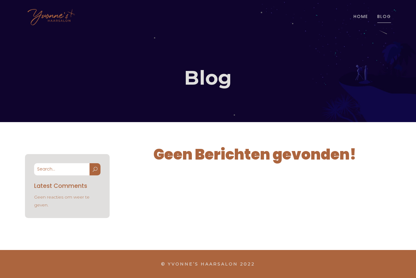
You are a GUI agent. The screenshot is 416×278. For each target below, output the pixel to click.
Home (361, 16)
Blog (384, 16)
